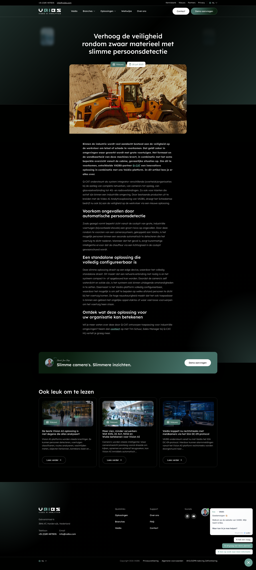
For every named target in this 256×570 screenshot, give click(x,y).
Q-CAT (136, 165)
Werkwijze (126, 11)
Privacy (201, 2)
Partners (191, 2)
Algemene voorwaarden (172, 561)
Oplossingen (106, 12)
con (113, 328)
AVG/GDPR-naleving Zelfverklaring (201, 561)
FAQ (152, 521)
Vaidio (74, 11)
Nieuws (182, 2)
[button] (213, 2)
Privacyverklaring (151, 561)
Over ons (141, 11)
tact (117, 328)
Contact (154, 528)
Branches (88, 12)
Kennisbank (171, 2)
